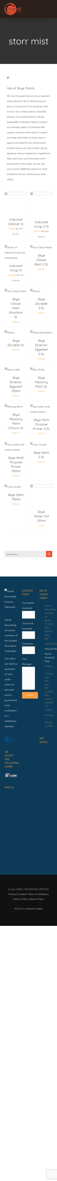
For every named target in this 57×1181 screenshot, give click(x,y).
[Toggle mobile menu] (51, 8)
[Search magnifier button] (49, 554)
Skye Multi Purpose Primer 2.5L (41, 424)
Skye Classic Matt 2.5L (41, 259)
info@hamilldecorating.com (48, 649)
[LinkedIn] (50, 750)
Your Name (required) (28, 606)
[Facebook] (41, 750)
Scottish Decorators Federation (11, 646)
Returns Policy (37, 899)
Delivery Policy (20, 899)
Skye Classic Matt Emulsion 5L (16, 308)
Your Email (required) (27, 626)
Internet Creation (34, 909)
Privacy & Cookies (18, 894)
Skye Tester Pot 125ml (41, 516)
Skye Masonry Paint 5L (41, 382)
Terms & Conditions (38, 894)
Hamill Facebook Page (48, 657)
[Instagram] (45, 750)
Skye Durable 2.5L (41, 303)
